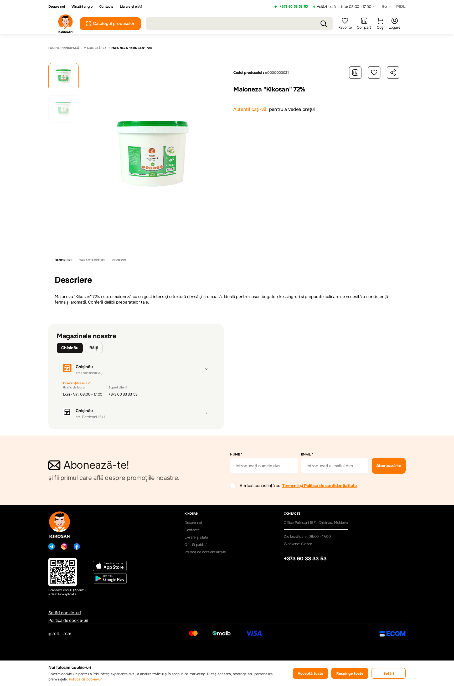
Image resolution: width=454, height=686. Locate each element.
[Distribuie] (393, 72)
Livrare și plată (131, 6)
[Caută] (324, 24)
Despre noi (56, 6)
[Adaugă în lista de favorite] (374, 72)
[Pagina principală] (65, 23)
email (307, 454)
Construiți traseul (75, 383)
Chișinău (69, 348)
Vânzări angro (82, 6)
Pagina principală (63, 48)
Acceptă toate (310, 673)
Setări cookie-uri (64, 613)
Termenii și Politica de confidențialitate (319, 485)
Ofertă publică (196, 544)
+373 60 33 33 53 (294, 6)
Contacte (106, 6)
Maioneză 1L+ (95, 48)
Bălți (93, 348)
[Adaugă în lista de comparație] (355, 72)
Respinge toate (349, 673)
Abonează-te (388, 465)
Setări (388, 673)
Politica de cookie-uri (68, 620)
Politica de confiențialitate (205, 552)
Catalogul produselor (114, 23)
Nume (236, 454)
